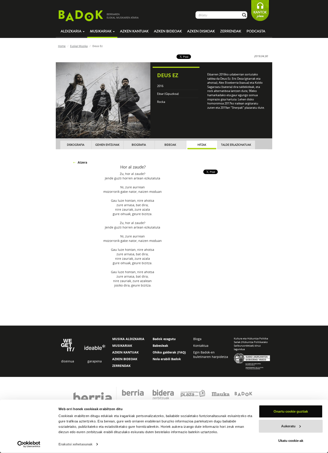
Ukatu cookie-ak (290, 441)
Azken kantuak (134, 31)
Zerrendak (230, 31)
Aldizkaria (71, 31)
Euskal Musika (79, 46)
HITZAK (201, 145)
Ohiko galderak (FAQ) (169, 352)
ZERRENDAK (121, 366)
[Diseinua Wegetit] (67, 345)
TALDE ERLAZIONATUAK (236, 145)
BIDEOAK (170, 145)
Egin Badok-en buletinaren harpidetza (210, 354)
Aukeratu (288, 426)
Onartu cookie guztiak (291, 411)
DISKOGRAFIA (75, 145)
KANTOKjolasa (260, 14)
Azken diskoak (201, 31)
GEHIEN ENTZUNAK (107, 145)
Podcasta (256, 31)
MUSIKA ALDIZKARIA (128, 339)
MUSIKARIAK (122, 345)
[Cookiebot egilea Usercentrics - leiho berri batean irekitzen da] (28, 444)
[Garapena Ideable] (94, 347)
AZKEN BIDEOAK (124, 359)
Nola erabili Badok (167, 359)
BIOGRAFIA (139, 145)
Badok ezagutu (164, 339)
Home (62, 46)
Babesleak (160, 345)
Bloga (197, 339)
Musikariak (101, 31)
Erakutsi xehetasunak (75, 444)
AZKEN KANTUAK (125, 352)
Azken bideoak (168, 31)
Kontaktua (200, 345)
